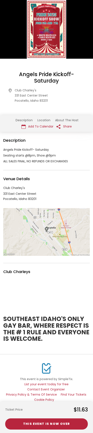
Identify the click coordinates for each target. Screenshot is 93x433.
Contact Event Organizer (46, 389)
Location (43, 120)
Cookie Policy (44, 400)
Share (67, 126)
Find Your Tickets (73, 394)
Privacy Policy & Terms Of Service (31, 394)
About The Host (67, 120)
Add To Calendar (40, 126)
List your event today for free (46, 384)
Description (24, 120)
